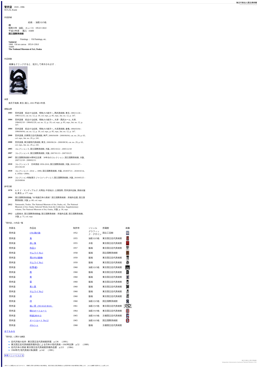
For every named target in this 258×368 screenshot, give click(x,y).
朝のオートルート (38, 311)
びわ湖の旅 (35, 233)
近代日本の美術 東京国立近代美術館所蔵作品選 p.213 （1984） (43, 347)
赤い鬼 (33, 243)
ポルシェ (34, 325)
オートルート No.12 (39, 320)
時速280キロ (36, 315)
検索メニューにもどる (14, 355)
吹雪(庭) (33, 267)
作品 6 (33, 248)
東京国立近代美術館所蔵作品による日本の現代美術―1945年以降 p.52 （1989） (50, 344)
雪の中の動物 (36, 258)
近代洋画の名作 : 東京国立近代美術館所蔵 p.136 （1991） (40, 341)
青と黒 (33, 286)
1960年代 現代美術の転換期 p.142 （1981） (33, 350)
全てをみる (9, 331)
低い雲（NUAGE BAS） (41, 306)
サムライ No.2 (36, 291)
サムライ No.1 (36, 253)
